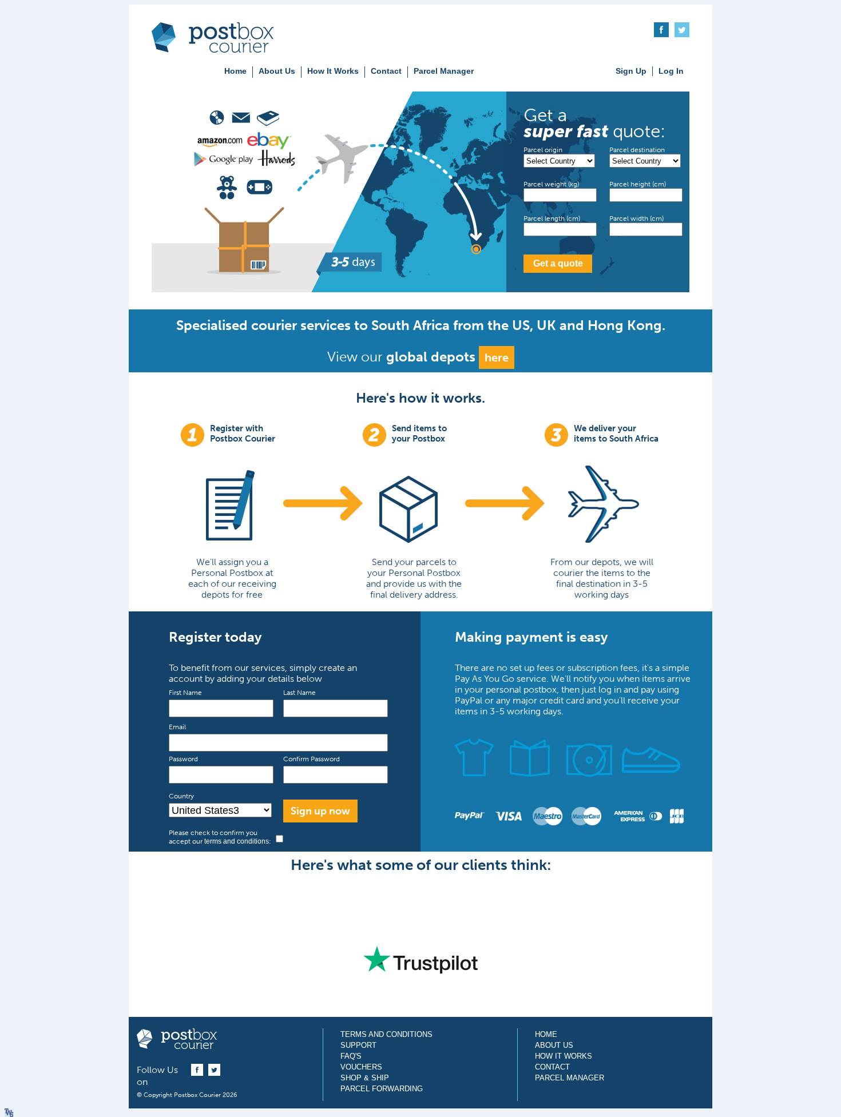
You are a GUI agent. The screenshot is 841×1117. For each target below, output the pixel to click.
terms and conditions (236, 841)
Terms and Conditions (386, 1034)
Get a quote (558, 263)
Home (235, 70)
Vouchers (361, 1067)
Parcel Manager (444, 70)
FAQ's (351, 1056)
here (497, 357)
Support (358, 1045)
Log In (671, 70)
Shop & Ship (364, 1078)
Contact (386, 70)
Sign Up (631, 70)
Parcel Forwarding (381, 1088)
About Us (277, 70)
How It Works (333, 70)
